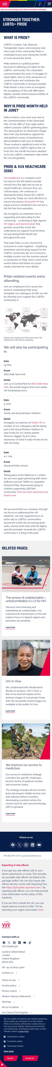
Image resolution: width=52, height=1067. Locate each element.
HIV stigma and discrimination (19, 224)
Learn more (10, 627)
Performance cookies (16, 1037)
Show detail (9, 1051)
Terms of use (9, 980)
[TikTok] (30, 943)
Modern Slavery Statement (16, 996)
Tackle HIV (36, 422)
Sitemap (6, 1001)
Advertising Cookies (15, 1046)
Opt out (10, 1058)
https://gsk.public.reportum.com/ (24, 887)
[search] (40, 4)
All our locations (10, 1007)
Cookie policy (9, 985)
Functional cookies (14, 1041)
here (41, 909)
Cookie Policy (23, 1031)
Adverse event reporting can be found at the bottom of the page (23, 9)
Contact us (7, 972)
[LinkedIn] (32, 845)
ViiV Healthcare (12, 178)
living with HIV (31, 201)
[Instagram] (26, 845)
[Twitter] (19, 845)
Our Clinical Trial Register (15, 1012)
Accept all (29, 1058)
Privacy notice (9, 991)
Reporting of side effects (15, 865)
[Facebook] (13, 845)
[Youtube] (25, 943)
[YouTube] (39, 845)
